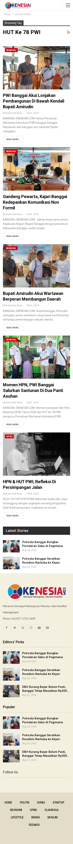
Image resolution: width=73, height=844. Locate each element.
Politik (25, 802)
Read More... (13, 139)
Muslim (52, 817)
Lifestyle (17, 817)
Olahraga (51, 810)
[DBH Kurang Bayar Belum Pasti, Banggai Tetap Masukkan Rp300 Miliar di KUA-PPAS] (11, 691)
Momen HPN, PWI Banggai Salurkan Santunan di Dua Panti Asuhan (33, 390)
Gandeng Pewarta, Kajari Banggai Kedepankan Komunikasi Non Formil (35, 202)
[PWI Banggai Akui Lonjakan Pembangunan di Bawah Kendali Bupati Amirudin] (36, 67)
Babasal (11, 50)
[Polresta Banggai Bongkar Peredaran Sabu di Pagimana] (11, 546)
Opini (9, 436)
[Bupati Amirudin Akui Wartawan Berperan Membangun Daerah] (36, 265)
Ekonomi (16, 810)
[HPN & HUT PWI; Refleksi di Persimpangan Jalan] (36, 454)
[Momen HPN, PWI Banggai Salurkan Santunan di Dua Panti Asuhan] (36, 357)
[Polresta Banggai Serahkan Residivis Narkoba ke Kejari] (11, 563)
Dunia (41, 802)
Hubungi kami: (11, 612)
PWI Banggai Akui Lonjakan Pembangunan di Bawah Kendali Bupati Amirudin (33, 101)
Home (8, 802)
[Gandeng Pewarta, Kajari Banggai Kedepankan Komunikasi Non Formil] (36, 169)
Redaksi (34, 824)
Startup (58, 802)
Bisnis (35, 817)
